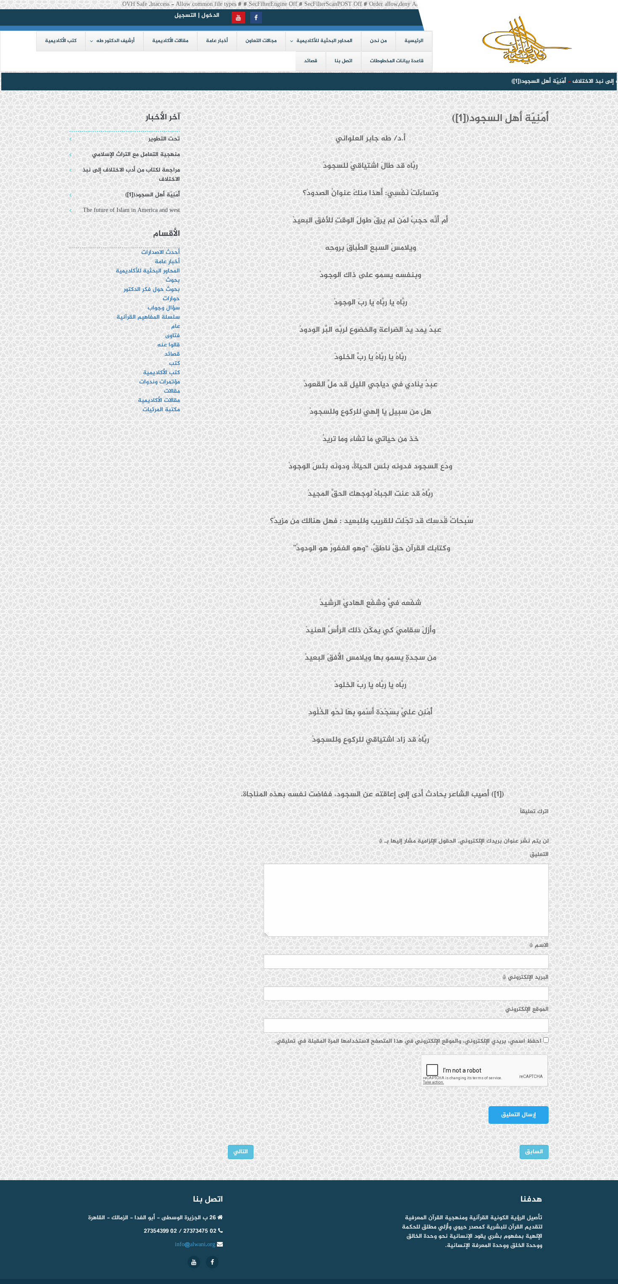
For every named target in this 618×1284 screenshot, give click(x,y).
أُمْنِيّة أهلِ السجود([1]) (531, 81)
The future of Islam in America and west (131, 210)
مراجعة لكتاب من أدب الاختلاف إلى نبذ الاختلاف (131, 174)
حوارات (171, 299)
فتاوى (172, 336)
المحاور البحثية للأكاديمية (148, 271)
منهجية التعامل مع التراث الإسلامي (136, 154)
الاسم (539, 945)
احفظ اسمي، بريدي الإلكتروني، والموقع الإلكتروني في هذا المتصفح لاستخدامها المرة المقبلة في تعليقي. (408, 1041)
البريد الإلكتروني (525, 977)
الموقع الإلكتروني (527, 1009)
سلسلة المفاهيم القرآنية (148, 317)
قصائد (172, 354)
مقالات (172, 391)
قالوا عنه (168, 345)
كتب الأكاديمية (161, 373)
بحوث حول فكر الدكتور (151, 289)
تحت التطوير (164, 139)
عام (175, 326)
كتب (174, 363)
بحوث (173, 280)
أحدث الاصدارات (160, 252)
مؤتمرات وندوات (159, 382)
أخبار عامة (167, 262)
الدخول (210, 15)
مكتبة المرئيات (161, 410)
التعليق (539, 854)
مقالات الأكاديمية (159, 400)
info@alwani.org (195, 1245)
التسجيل (185, 15)
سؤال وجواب (164, 308)
